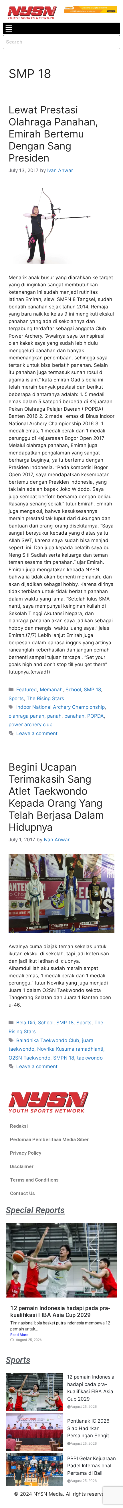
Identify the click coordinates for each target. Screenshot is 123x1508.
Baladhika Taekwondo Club (47, 1040)
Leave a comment (36, 733)
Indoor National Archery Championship (60, 707)
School (73, 689)
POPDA (95, 716)
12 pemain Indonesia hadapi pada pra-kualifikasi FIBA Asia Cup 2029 (60, 1311)
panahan (74, 716)
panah (54, 716)
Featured (26, 689)
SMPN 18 (63, 1058)
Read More (19, 1334)
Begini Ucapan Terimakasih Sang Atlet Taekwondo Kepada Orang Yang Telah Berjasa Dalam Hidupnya (56, 797)
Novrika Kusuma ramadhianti (70, 1049)
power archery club (31, 724)
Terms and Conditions (34, 1180)
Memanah (51, 689)
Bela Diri (25, 1022)
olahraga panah (26, 716)
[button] (8, 28)
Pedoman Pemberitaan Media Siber (49, 1139)
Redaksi (19, 1126)
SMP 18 (92, 689)
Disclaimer (22, 1166)
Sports (16, 698)
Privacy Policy (25, 1153)
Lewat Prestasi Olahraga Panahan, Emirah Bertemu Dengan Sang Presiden (53, 134)
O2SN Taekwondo (29, 1058)
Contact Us (22, 1193)
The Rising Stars (45, 698)
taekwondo (90, 1058)
